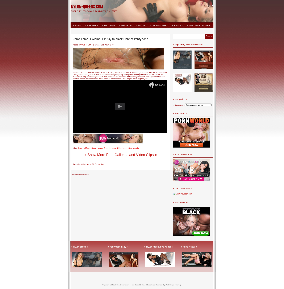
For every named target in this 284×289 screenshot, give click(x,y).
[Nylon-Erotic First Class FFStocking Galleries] (182, 68)
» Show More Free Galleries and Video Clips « (120, 155)
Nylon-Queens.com (87, 7)
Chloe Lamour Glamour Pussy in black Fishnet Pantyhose (110, 39)
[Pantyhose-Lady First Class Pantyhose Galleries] (204, 68)
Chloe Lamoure (110, 148)
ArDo (83, 45)
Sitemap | (178, 285)
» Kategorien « (179, 105)
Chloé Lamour (86, 164)
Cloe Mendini (133, 148)
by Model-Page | (169, 285)
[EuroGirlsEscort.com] (182, 194)
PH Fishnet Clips (98, 164)
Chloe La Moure (84, 148)
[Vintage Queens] (204, 91)
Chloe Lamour (97, 148)
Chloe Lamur (122, 148)
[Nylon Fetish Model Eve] (182, 91)
